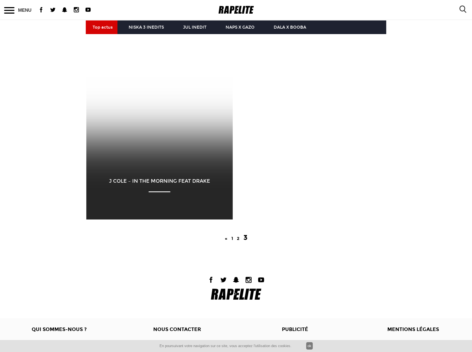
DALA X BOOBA (290, 27)
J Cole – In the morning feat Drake (159, 181)
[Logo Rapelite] (236, 10)
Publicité (295, 329)
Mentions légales (413, 329)
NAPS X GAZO (240, 27)
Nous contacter (177, 329)
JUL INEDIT (194, 27)
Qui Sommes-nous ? (59, 329)
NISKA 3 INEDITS (146, 27)
